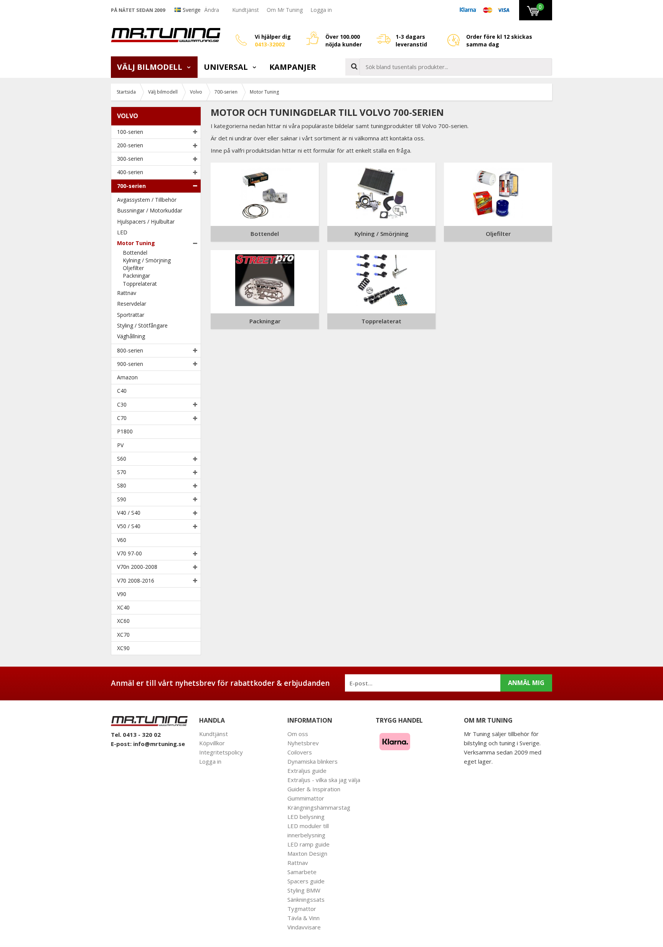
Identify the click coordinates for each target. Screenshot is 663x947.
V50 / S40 (128, 526)
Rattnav (126, 292)
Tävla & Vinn (303, 918)
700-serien (131, 185)
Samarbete (302, 872)
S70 (121, 472)
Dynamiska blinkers (312, 761)
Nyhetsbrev (303, 743)
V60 (121, 539)
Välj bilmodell (150, 67)
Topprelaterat (140, 283)
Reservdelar (131, 303)
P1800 (125, 431)
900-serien (130, 363)
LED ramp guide (308, 844)
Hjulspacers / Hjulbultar (146, 221)
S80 (121, 485)
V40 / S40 (128, 512)
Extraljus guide (307, 770)
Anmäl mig (526, 683)
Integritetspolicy (221, 752)
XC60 (123, 620)
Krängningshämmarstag (318, 807)
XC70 (123, 634)
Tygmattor (301, 908)
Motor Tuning (136, 243)
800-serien (130, 350)
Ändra (211, 9)
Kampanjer (292, 67)
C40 (122, 390)
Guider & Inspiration (313, 789)
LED (122, 232)
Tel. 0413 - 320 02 (136, 734)
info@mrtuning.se (159, 744)
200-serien (130, 145)
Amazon (127, 377)
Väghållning (131, 336)
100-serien (130, 131)
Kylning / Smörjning (147, 260)
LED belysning (306, 816)
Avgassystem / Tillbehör (146, 199)
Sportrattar (130, 314)
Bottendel (135, 252)
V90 (121, 594)
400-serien (130, 172)
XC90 (123, 648)
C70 (122, 418)
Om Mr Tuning (285, 9)
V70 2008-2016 (135, 580)
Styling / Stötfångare (142, 325)
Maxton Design (307, 853)
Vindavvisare (304, 927)
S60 (121, 458)
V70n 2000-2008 (137, 566)
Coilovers (299, 752)
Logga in (321, 9)
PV (120, 445)
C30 (122, 404)
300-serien (130, 158)
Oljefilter (133, 268)
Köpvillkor (212, 743)
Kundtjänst (245, 9)
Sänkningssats (306, 899)
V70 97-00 (129, 553)
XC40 (123, 607)
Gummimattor (305, 798)
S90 (121, 499)
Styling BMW (303, 890)
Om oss (297, 734)
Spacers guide (306, 881)
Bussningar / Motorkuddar (149, 210)
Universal (227, 67)
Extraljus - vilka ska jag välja (323, 780)
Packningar (136, 275)
